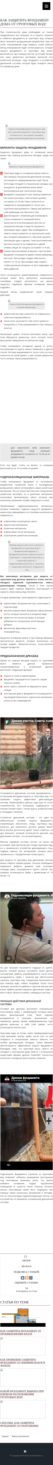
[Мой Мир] (31, 1278)
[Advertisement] (26, 97)
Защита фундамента (20, 1436)
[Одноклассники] (26, 1278)
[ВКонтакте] (22, 1278)
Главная (5, 1436)
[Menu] (46, 6)
